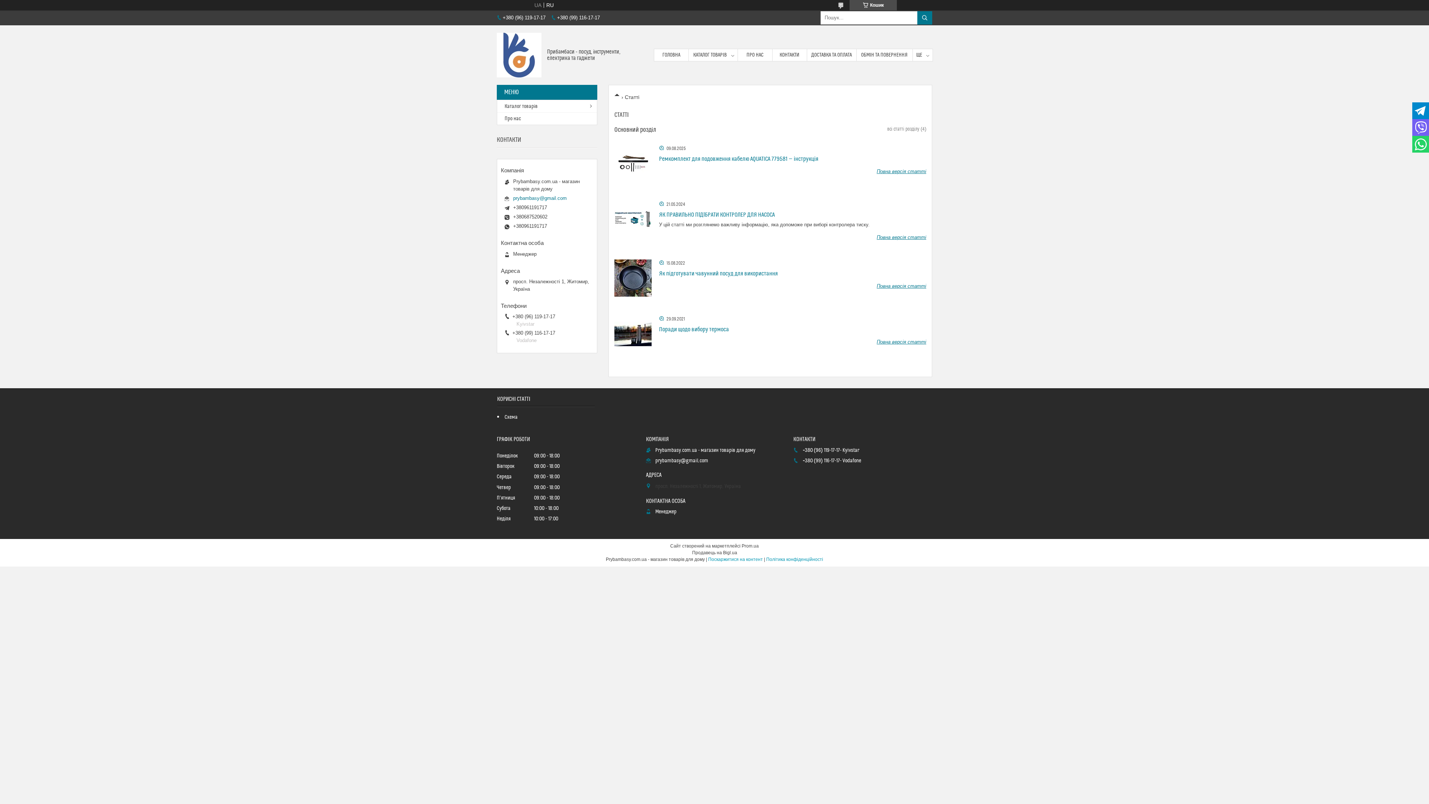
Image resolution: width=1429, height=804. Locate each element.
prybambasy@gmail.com (540, 198)
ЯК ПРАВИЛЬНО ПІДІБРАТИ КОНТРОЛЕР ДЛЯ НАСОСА (717, 214)
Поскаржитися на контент (735, 559)
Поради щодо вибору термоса (694, 329)
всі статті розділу (903, 129)
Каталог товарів (710, 55)
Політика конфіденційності (794, 559)
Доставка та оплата (831, 55)
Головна (671, 55)
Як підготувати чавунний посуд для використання (718, 273)
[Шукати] (924, 18)
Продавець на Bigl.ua (714, 552)
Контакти (789, 55)
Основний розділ (635, 130)
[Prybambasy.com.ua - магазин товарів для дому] (519, 55)
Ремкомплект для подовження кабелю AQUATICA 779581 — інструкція (738, 159)
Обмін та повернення (884, 55)
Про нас (755, 55)
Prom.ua (750, 546)
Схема (511, 417)
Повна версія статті (901, 171)
